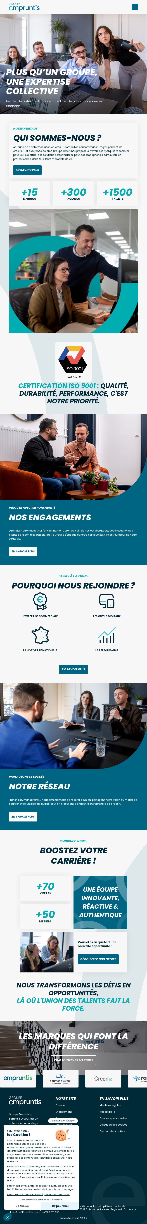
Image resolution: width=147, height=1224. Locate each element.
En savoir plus (27, 170)
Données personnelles (113, 1118)
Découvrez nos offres (98, 959)
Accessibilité (107, 1112)
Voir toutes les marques (73, 1060)
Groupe (60, 1105)
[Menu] (135, 7)
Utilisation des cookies (113, 1124)
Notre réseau (64, 1124)
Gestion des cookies (112, 1131)
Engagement (64, 1112)
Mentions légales (110, 1105)
